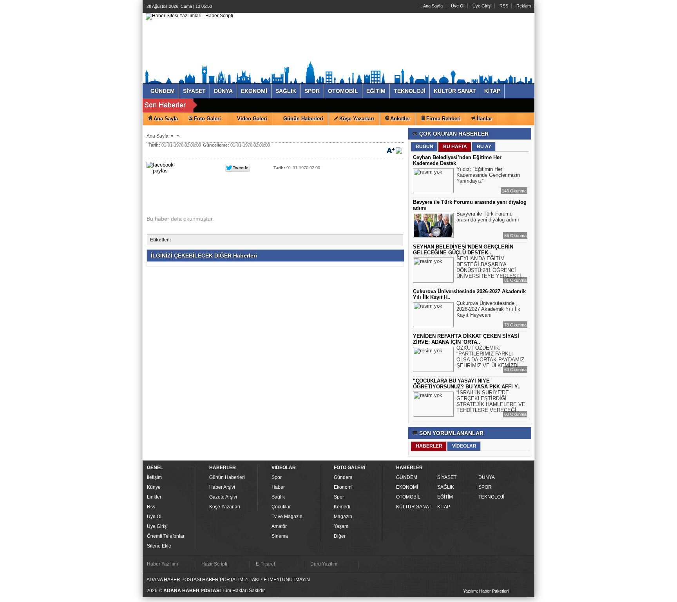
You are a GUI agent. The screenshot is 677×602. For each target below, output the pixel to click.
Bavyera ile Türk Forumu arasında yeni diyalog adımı (487, 217)
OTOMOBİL (408, 497)
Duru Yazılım (323, 564)
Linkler (154, 497)
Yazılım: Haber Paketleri (486, 591)
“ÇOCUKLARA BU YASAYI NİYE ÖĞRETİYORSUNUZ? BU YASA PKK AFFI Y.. (467, 384)
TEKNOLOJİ (491, 497)
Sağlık (278, 497)
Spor (277, 477)
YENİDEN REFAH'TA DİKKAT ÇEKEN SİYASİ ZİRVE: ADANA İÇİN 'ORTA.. (466, 339)
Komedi (342, 507)
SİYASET (446, 477)
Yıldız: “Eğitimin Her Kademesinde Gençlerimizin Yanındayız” (488, 175)
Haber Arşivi (222, 487)
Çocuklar (281, 507)
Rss (151, 507)
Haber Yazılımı (162, 564)
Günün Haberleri (227, 477)
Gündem (343, 477)
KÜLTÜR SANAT (413, 507)
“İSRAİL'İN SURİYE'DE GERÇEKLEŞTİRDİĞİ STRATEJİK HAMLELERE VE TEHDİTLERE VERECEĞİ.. (490, 401)
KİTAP (443, 507)
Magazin (343, 516)
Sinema (280, 536)
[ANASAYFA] (189, 16)
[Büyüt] (391, 150)
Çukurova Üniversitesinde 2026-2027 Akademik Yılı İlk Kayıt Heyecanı (488, 309)
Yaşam (341, 526)
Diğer (340, 536)
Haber (278, 487)
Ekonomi (343, 487)
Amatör (279, 526)
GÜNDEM (406, 477)
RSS (504, 6)
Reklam (523, 6)
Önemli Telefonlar (166, 536)
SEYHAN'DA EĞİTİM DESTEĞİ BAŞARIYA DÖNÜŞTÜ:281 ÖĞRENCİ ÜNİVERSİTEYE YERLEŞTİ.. (490, 267)
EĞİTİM (445, 497)
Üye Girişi (481, 6)
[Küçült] (400, 150)
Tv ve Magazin (287, 516)
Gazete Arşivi (223, 497)
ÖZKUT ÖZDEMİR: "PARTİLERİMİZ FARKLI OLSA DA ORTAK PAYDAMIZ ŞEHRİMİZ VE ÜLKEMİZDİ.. (490, 356)
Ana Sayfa (432, 6)
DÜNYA (486, 477)
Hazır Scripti (214, 564)
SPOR (485, 487)
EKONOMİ (407, 487)
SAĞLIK (445, 487)
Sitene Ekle (159, 546)
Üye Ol (457, 6)
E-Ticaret (265, 564)
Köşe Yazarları (224, 507)
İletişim (154, 477)
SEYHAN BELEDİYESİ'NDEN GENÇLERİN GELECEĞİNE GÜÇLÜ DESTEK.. (463, 250)
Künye (154, 487)
